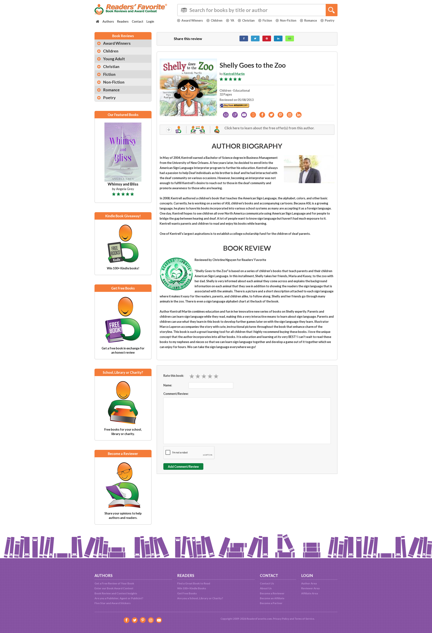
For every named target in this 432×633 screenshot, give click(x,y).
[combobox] (257, 10)
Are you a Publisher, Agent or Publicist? (118, 598)
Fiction (267, 20)
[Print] (289, 38)
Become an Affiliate (272, 598)
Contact (137, 21)
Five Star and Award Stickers (112, 603)
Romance (310, 20)
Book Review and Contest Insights (115, 593)
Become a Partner (271, 603)
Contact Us (267, 583)
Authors (108, 21)
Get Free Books (187, 593)
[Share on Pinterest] (266, 38)
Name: (167, 385)
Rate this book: (173, 375)
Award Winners (192, 20)
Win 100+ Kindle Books (191, 588)
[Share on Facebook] (243, 38)
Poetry (329, 20)
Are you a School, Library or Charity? (200, 598)
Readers (123, 21)
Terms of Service (304, 618)
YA (232, 20)
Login (150, 21)
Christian (248, 20)
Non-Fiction (288, 20)
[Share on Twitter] (255, 38)
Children (216, 20)
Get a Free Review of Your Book (114, 583)
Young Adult (114, 58)
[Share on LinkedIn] (278, 38)
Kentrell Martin (234, 74)
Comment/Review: (175, 393)
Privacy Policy (281, 618)
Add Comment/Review (183, 466)
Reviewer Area (310, 588)
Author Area (309, 583)
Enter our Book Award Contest (113, 588)
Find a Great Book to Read (193, 583)
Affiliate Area (309, 593)
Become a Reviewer (272, 593)
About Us (266, 588)
